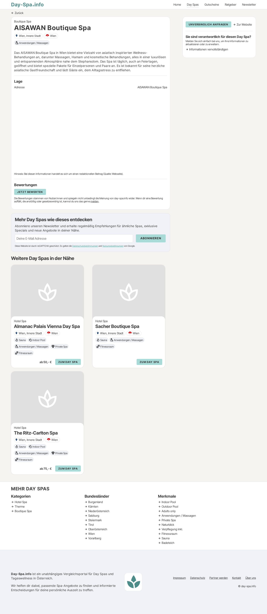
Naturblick (168, 524)
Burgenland (95, 502)
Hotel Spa (21, 502)
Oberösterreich (97, 529)
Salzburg (93, 515)
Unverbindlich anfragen (208, 24)
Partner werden (218, 578)
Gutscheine (212, 4)
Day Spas (193, 4)
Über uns (250, 578)
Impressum (179, 578)
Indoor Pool (169, 502)
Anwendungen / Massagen (179, 515)
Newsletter (249, 4)
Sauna (165, 538)
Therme (20, 506)
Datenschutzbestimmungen (85, 246)
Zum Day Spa (68, 361)
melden (94, 201)
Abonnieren (150, 238)
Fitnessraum (169, 534)
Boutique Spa (23, 511)
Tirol (91, 524)
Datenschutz (197, 578)
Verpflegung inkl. (172, 529)
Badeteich (168, 543)
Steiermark (95, 520)
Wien (91, 534)
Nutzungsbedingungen (112, 246)
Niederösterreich (98, 511)
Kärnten (93, 506)
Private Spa (169, 520)
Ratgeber (230, 4)
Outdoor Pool (170, 506)
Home (177, 4)
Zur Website (244, 24)
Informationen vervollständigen (208, 49)
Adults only (169, 511)
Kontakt (236, 578)
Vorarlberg (94, 538)
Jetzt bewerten (30, 191)
